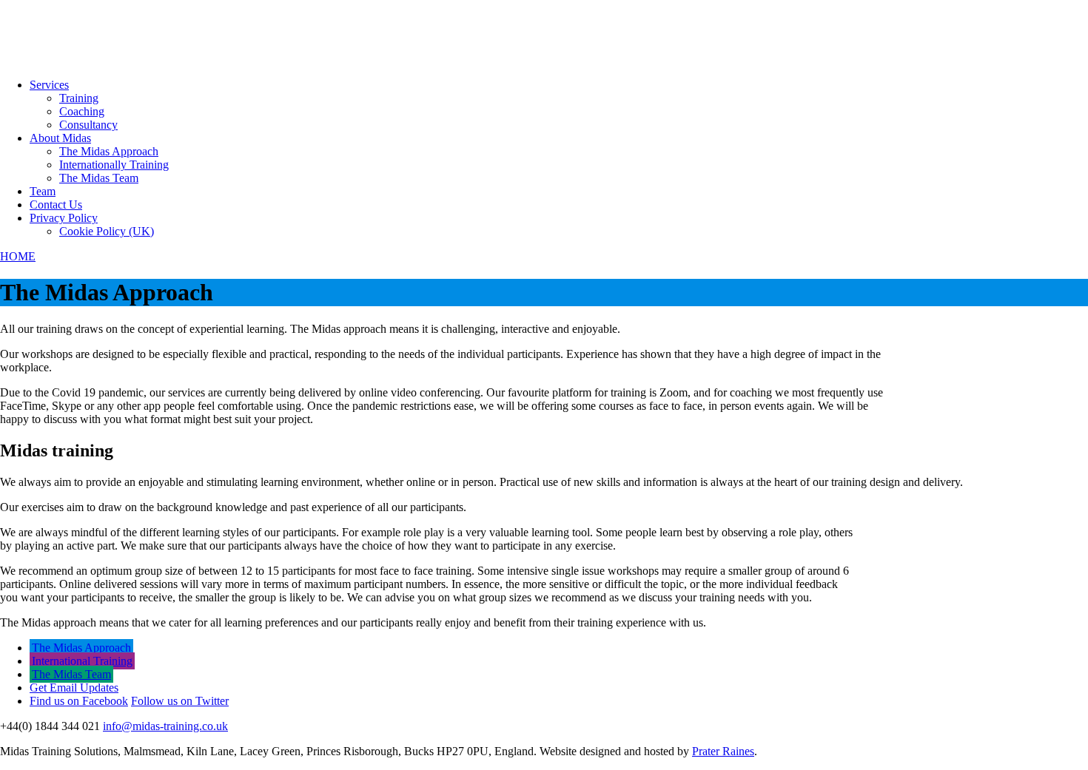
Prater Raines (723, 751)
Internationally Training (114, 164)
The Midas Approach (108, 151)
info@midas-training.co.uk (165, 726)
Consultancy (88, 124)
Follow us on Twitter (180, 701)
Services (49, 84)
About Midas (60, 138)
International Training (82, 661)
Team (43, 191)
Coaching (81, 111)
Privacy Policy (64, 218)
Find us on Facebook (79, 701)
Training (78, 98)
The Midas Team (98, 178)
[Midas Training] (56, 59)
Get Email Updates (74, 687)
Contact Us (56, 204)
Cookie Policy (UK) (106, 231)
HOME (18, 256)
